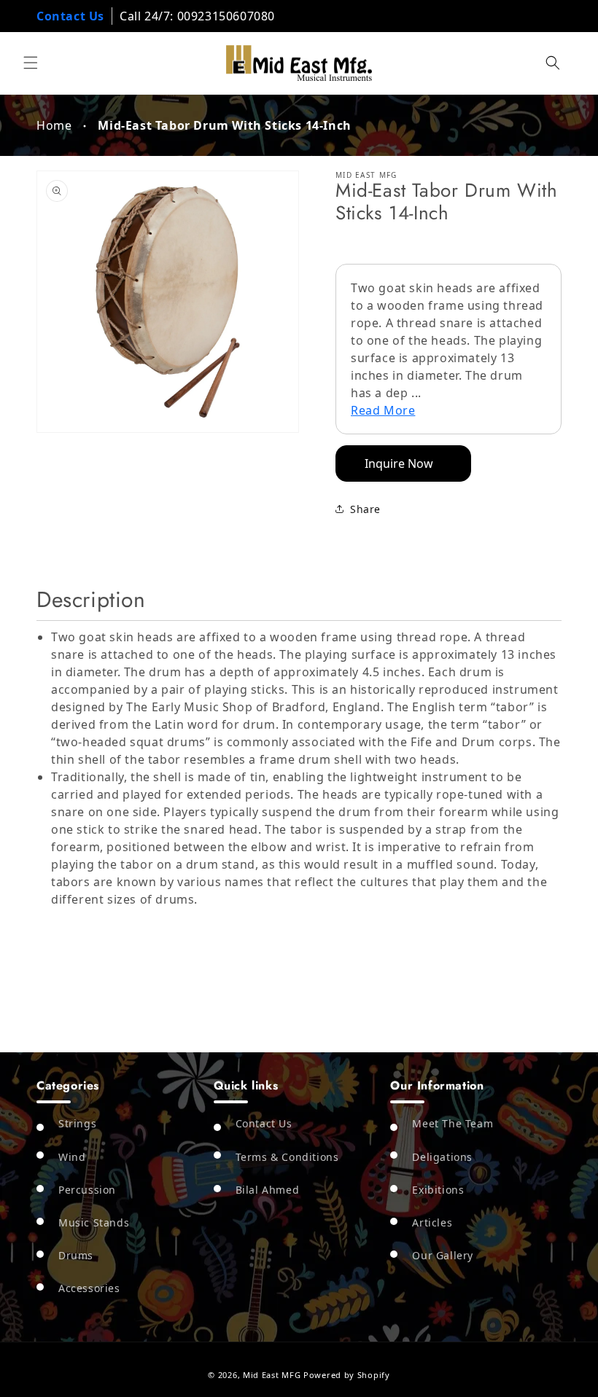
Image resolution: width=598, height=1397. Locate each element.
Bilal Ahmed (268, 1190)
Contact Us (70, 16)
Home (53, 125)
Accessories (89, 1288)
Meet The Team (452, 1123)
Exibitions (438, 1190)
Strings (77, 1123)
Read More (383, 410)
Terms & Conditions (287, 1157)
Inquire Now (399, 463)
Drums (75, 1255)
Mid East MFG (271, 1374)
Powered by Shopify (346, 1374)
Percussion (87, 1190)
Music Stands (93, 1222)
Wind (71, 1157)
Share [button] (365, 509)
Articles (432, 1222)
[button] (31, 63)
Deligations (442, 1157)
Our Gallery (442, 1255)
